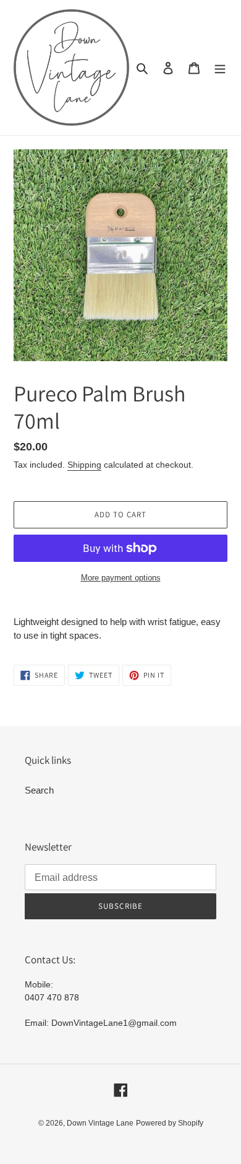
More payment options (121, 577)
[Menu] (220, 68)
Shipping (84, 465)
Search (39, 790)
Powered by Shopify (169, 1123)
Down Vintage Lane (100, 1123)
